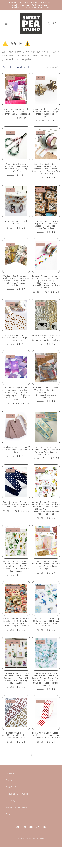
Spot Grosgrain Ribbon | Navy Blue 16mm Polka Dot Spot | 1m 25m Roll (16, 504)
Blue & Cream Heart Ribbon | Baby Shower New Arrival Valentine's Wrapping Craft (46, 450)
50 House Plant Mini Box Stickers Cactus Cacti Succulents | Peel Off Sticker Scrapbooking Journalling (16, 678)
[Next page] (39, 755)
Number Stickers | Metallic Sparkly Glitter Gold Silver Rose (16, 735)
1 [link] (23, 755)
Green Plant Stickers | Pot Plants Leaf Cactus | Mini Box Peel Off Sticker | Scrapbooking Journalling (16, 566)
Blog (8, 814)
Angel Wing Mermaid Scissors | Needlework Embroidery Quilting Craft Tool (16, 167)
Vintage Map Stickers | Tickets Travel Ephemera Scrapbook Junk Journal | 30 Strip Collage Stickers (16, 280)
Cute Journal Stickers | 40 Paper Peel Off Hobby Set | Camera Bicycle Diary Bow (46, 622)
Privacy (10, 800)
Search (10, 773)
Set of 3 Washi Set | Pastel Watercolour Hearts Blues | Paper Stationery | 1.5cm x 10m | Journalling (46, 168)
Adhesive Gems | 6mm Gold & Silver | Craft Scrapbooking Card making (46, 337)
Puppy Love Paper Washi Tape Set (16, 222)
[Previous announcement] (5, 5)
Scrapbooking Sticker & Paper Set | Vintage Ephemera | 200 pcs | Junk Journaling (45, 224)
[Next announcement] (56, 5)
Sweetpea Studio (35, 839)
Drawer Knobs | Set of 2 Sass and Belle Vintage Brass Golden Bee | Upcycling (46, 112)
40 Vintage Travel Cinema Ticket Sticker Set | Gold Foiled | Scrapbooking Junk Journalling (46, 392)
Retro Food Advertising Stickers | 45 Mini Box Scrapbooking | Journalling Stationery (16, 622)
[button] (6, 23)
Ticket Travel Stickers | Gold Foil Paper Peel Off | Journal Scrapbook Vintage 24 (46, 565)
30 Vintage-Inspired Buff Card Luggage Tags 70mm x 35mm (16, 449)
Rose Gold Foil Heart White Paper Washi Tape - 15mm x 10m (16, 337)
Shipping (11, 780)
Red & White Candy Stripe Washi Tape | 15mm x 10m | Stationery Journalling (46, 735)
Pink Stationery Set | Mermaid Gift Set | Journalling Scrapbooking (16, 111)
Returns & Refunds (17, 794)
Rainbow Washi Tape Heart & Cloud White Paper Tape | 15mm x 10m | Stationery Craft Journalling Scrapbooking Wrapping (46, 282)
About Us (11, 787)
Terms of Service (16, 807)
